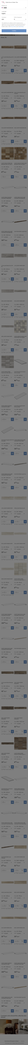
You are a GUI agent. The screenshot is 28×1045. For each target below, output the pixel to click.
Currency (4, 17)
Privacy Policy (13, 26)
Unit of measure (18, 17)
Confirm (14, 30)
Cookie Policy (20, 26)
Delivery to (4, 5)
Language (4, 11)
